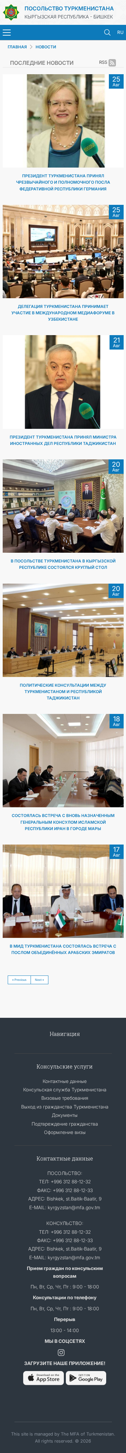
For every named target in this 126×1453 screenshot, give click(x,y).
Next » (39, 980)
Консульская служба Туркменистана (65, 1089)
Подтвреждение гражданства (65, 1124)
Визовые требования (64, 1098)
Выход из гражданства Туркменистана (65, 1106)
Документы (65, 1115)
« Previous (19, 980)
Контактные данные (65, 1081)
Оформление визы (65, 1132)
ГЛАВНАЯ (17, 46)
